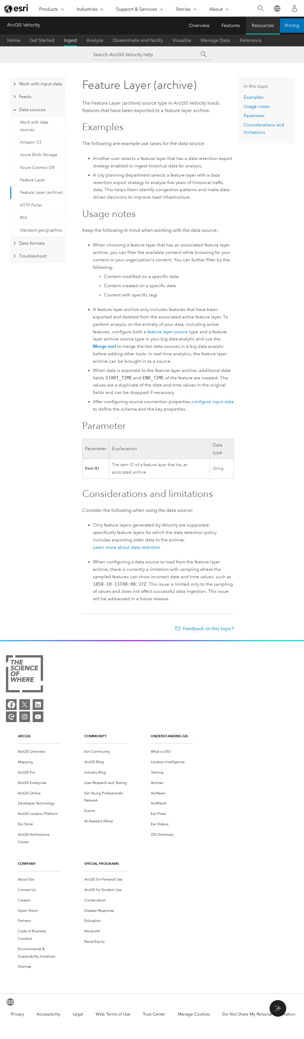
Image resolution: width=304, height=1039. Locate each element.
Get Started (42, 40)
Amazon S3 (30, 142)
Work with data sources (34, 126)
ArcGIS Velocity (23, 25)
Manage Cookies (194, 1014)
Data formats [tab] (32, 243)
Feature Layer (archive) (41, 192)
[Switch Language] (277, 8)
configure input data (212, 401)
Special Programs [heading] (101, 863)
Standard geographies (41, 230)
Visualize (181, 40)
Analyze (94, 40)
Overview (199, 25)
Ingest (70, 40)
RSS (23, 217)
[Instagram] (24, 716)
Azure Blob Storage (38, 154)
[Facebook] (11, 704)
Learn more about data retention (126, 547)
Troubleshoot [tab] (33, 256)
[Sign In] (294, 8)
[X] (24, 704)
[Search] (260, 8)
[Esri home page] (16, 8)
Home (13, 40)
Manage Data (215, 40)
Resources (263, 25)
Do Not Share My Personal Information (258, 1014)
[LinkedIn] (38, 704)
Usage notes (257, 106)
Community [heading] (95, 736)
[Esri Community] (11, 716)
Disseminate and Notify (138, 40)
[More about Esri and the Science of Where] (24, 675)
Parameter (254, 115)
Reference (251, 40)
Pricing (292, 25)
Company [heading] (27, 863)
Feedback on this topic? (208, 628)
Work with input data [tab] (40, 84)
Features (230, 25)
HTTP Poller (31, 205)
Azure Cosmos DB (37, 167)
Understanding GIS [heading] (169, 736)
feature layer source (167, 331)
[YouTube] (38, 716)
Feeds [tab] (25, 96)
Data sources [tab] (32, 109)
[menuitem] (39, 751)
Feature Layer (32, 180)
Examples (254, 97)
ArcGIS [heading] (24, 736)
